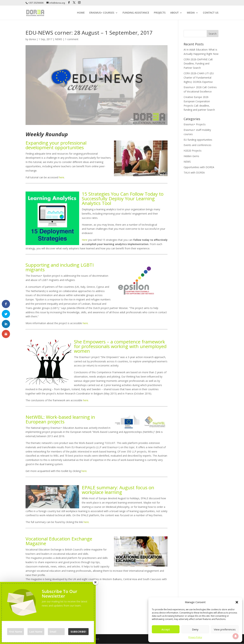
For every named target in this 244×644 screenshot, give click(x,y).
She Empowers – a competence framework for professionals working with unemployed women (120, 346)
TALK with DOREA (194, 172)
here (61, 177)
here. (85, 323)
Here (84, 240)
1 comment (71, 39)
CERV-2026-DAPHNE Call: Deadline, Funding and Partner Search (198, 64)
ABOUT (174, 12)
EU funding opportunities (198, 139)
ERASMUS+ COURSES (101, 12)
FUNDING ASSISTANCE (136, 12)
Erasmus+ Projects (195, 124)
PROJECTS (160, 12)
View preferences (225, 629)
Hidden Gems (191, 156)
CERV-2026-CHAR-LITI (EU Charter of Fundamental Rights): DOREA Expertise (199, 78)
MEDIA (191, 12)
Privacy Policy (195, 637)
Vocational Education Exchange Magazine (59, 541)
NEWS (58, 39)
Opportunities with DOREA (199, 167)
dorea (32, 39)
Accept (165, 629)
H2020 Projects (192, 150)
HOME (81, 12)
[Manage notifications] (235, 636)
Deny (195, 629)
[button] (237, 602)
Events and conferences (197, 145)
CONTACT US (210, 12)
